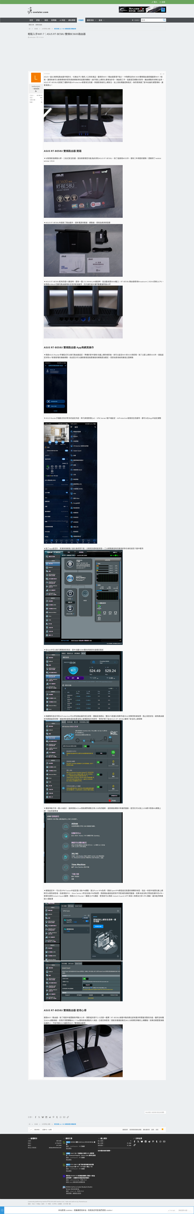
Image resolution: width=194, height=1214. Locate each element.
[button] (41, 20)
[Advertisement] (96, 53)
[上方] (160, 1129)
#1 (163, 74)
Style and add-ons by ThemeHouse (76, 1201)
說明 (152, 1129)
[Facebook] (165, 1203)
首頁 (157, 1129)
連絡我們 (125, 1129)
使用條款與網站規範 (135, 1129)
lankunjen (33, 37)
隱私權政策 (146, 1129)
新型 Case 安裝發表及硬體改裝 (75, 1182)
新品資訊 (69, 1148)
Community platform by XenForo (46, 1201)
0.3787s (54, 1204)
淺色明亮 (37, 1129)
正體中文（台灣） (47, 1129)
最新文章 (69, 1138)
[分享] (160, 74)
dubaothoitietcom (55, 1147)
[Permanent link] (45, 146)
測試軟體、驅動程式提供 (73, 1193)
